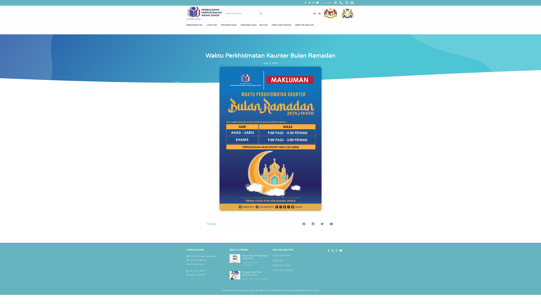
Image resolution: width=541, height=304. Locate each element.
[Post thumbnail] (235, 260)
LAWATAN (278, 260)
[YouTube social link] (317, 3)
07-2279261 (199, 271)
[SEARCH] (261, 13)
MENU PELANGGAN (283, 270)
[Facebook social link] (305, 3)
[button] (304, 224)
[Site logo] (204, 13)
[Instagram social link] (313, 3)
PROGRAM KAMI (281, 265)
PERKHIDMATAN (281, 255)
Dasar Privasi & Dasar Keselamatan (288, 290)
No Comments (261, 279)
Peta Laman (313, 290)
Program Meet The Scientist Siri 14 (251, 273)
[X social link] (309, 3)
